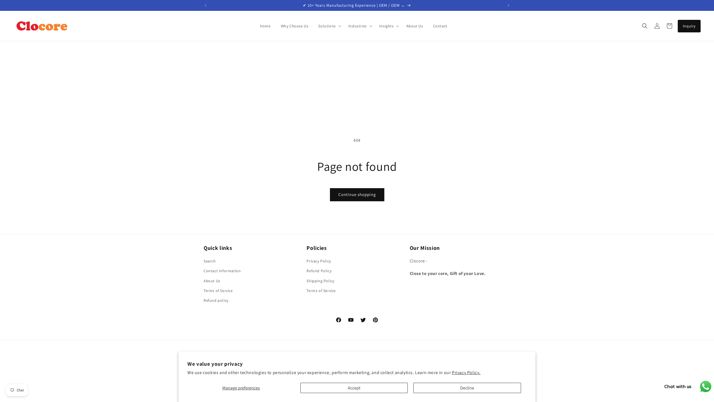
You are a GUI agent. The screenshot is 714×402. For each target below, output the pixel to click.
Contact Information (222, 270)
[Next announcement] (508, 5)
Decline (467, 388)
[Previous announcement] (205, 5)
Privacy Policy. (466, 372)
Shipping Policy (320, 280)
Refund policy (216, 300)
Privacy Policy (319, 261)
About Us (212, 280)
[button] (328, 25)
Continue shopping (357, 194)
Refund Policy (319, 270)
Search (210, 261)
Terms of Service (218, 290)
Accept (354, 388)
